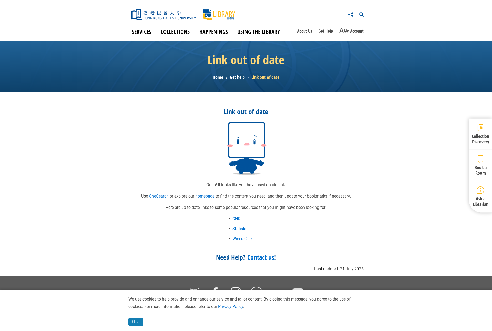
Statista (239, 228)
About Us (304, 31)
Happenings (213, 31)
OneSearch (159, 196)
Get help (237, 77)
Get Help (326, 31)
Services (141, 31)
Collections (175, 31)
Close (135, 321)
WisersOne (242, 238)
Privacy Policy (230, 306)
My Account (354, 31)
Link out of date (265, 77)
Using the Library (258, 31)
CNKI (236, 218)
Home (218, 77)
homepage (204, 196)
